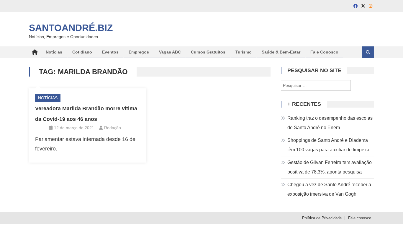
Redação (112, 127)
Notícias (54, 52)
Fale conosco (359, 218)
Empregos (139, 52)
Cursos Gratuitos (208, 52)
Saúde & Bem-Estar (281, 52)
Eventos (110, 52)
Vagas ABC (170, 52)
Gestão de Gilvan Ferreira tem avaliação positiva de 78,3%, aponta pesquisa (329, 167)
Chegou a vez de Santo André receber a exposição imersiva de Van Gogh (329, 189)
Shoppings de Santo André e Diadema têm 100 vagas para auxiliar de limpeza (328, 145)
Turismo (243, 52)
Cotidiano (82, 52)
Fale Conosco (324, 52)
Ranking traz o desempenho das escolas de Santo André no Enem (330, 123)
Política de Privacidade (322, 218)
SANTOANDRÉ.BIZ (71, 27)
